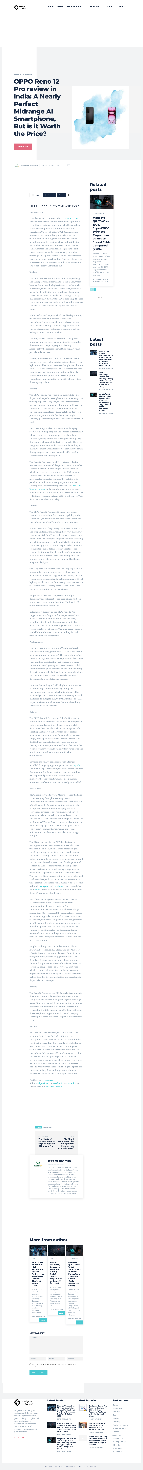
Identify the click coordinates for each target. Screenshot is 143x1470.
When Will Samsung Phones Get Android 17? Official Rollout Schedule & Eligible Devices (98, 1441)
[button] (124, 6)
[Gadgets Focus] (20, 7)
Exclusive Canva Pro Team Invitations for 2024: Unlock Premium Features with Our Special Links (98, 1411)
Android (47, 1127)
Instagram (44, 886)
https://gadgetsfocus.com (56, 1165)
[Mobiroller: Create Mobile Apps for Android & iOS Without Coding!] (83, 1425)
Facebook (58, 886)
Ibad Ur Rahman (29, 165)
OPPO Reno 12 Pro (69, 218)
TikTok (71, 1083)
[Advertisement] (71, 30)
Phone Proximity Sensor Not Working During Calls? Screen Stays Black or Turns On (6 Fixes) (106, 380)
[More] (68, 195)
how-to (53, 1259)
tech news (50, 1080)
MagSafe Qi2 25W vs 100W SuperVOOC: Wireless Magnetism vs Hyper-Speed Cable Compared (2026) (74, 1274)
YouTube (77, 485)
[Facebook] (15, 1437)
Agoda (77, 765)
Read (43, 1320)
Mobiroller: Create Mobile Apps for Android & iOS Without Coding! (97, 1426)
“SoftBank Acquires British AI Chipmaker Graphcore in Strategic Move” (66, 1143)
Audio (34, 1259)
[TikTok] (19, 1437)
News (17, 74)
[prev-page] (91, 289)
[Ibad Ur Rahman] (17, 165)
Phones (27, 74)
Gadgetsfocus (42, 1083)
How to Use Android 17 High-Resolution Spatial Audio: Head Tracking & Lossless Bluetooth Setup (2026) (38, 1274)
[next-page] (95, 289)
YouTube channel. (54, 1086)
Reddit (37, 889)
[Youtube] (23, 1437)
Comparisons (73, 1259)
